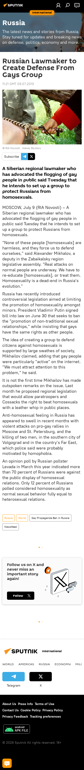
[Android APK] (16, 729)
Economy (63, 664)
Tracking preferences (45, 716)
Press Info (25, 704)
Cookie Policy (31, 710)
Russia (8, 518)
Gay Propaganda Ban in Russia (50, 518)
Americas (26, 664)
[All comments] (7, 763)
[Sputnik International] (14, 7)
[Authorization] (58, 5)
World (22, 518)
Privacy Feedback (15, 716)
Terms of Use (44, 704)
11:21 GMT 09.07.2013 (18, 84)
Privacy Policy (52, 710)
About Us (9, 704)
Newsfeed (10, 526)
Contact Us (10, 710)
